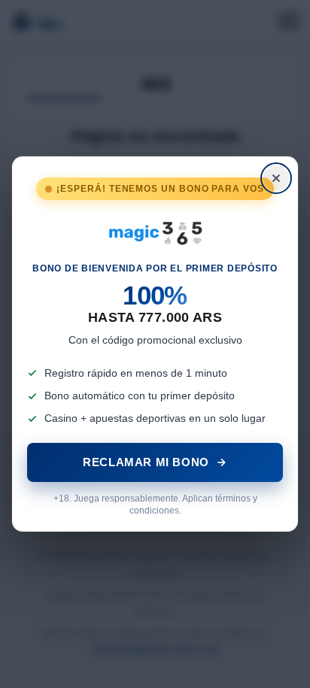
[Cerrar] (276, 178)
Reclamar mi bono (146, 462)
